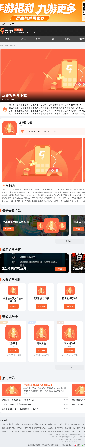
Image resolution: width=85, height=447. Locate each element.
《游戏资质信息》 (67, 445)
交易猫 (43, 431)
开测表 (53, 39)
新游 (38, 39)
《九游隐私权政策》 (34, 445)
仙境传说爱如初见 (8, 428)
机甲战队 (20, 428)
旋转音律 (76, 428)
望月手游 (3, 431)
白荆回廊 (18, 424)
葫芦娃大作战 (76, 424)
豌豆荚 (67, 431)
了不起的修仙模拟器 (31, 424)
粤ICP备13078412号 (57, 437)
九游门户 (3, 24)
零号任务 (43, 424)
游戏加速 (60, 431)
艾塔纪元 (51, 428)
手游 (1, 45)
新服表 (68, 39)
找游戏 (23, 39)
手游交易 (51, 431)
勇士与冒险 (52, 424)
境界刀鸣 (60, 428)
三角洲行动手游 (63, 424)
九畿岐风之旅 (26, 431)
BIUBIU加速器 (77, 431)
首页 (8, 39)
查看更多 (8, 229)
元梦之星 (10, 424)
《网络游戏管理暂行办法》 (50, 445)
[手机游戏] (17, 31)
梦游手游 (36, 431)
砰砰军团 (28, 428)
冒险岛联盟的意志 (40, 428)
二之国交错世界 (13, 431)
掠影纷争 (68, 428)
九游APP (11, 24)
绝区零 (2, 424)
